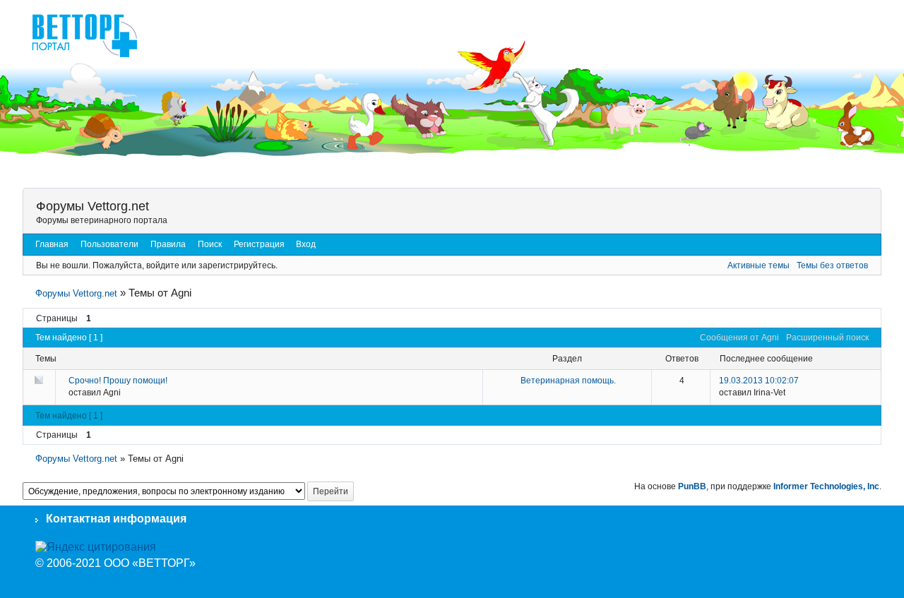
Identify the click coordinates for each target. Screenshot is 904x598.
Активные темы (758, 265)
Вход (306, 244)
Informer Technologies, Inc (826, 486)
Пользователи (109, 244)
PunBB (692, 486)
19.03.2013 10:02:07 (759, 380)
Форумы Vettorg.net (92, 206)
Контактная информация (116, 519)
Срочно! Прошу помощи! (118, 380)
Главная (52, 244)
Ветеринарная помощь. (568, 380)
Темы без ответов (832, 265)
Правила (168, 244)
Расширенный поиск (827, 337)
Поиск (210, 244)
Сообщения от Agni (739, 337)
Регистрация (259, 244)
